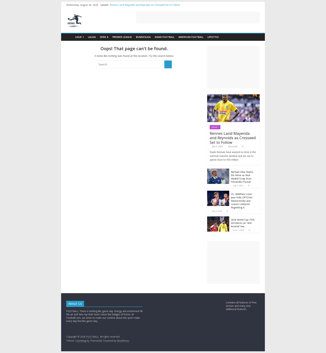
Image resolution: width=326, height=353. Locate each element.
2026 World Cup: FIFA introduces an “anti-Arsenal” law (243, 223)
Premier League (122, 37)
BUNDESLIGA (143, 37)
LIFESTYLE (213, 37)
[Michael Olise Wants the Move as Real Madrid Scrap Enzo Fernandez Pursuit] (218, 170)
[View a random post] (256, 37)
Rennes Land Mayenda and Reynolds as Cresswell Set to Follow (145, 4)
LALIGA (92, 37)
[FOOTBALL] (69, 36)
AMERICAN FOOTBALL (190, 37)
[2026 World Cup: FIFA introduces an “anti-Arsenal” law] (218, 218)
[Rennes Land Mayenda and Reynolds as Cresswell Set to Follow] (233, 96)
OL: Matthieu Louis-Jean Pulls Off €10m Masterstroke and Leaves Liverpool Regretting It (242, 200)
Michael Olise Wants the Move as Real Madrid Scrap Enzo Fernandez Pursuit (242, 177)
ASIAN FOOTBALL (164, 37)
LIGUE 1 (79, 37)
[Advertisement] (198, 17)
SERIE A (104, 37)
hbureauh (233, 146)
